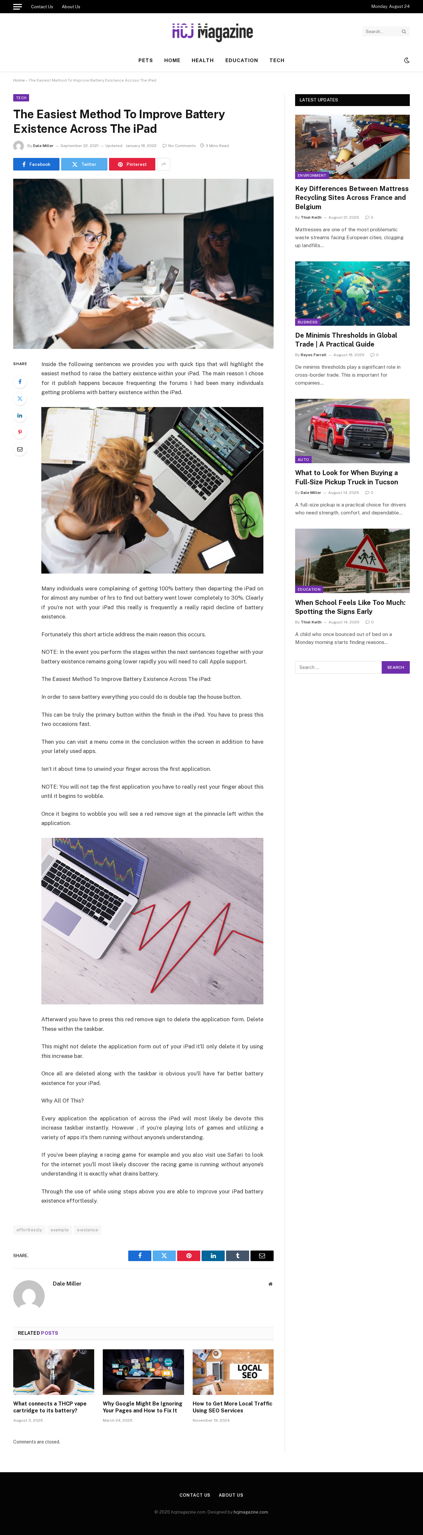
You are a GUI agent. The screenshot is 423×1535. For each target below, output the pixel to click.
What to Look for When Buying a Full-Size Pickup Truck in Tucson (346, 477)
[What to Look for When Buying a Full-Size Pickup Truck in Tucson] (352, 431)
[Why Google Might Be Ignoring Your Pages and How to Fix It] (143, 1372)
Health (203, 60)
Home (172, 60)
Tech (277, 60)
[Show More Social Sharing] (163, 164)
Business (308, 322)
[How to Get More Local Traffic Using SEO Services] (233, 1372)
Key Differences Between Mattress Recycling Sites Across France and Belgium (352, 197)
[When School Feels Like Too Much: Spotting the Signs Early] (352, 561)
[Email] (19, 449)
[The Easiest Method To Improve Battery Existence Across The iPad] (143, 264)
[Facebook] (19, 381)
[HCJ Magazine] (211, 31)
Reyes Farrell (314, 355)
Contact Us (42, 6)
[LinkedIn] (19, 415)
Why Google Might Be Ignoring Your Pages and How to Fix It (142, 1407)
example (60, 1229)
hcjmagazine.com (251, 1512)
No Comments (182, 145)
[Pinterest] (19, 432)
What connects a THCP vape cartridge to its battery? (50, 1407)
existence (87, 1229)
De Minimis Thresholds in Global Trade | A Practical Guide (346, 339)
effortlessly (29, 1229)
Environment (312, 175)
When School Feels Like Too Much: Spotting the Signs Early (350, 607)
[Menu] (17, 6)
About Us (71, 6)
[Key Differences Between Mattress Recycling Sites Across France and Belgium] (352, 147)
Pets (145, 60)
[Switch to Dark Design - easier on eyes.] (406, 60)
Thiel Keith (311, 217)
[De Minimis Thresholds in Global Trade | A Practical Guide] (352, 293)
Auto (303, 460)
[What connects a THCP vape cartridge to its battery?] (53, 1372)
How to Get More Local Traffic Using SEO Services (232, 1407)
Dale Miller (43, 145)
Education (241, 60)
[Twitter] (19, 398)
